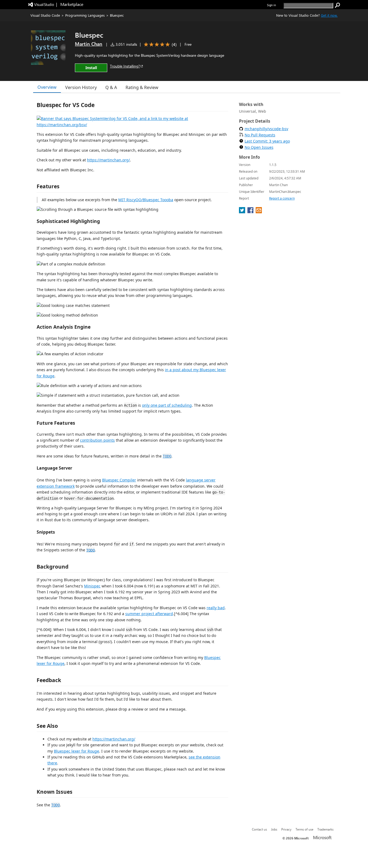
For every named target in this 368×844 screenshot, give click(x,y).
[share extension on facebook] (251, 212)
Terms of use (304, 829)
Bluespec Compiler (119, 480)
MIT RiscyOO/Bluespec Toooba (145, 199)
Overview (47, 87)
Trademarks (325, 829)
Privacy (286, 829)
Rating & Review (142, 87)
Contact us (259, 829)
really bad (216, 607)
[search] (337, 5)
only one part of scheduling (167, 405)
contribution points (97, 440)
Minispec (92, 585)
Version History (81, 87)
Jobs (274, 829)
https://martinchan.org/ (108, 159)
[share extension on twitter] (242, 212)
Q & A (111, 87)
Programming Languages (85, 15)
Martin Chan (88, 44)
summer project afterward (149, 613)
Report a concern (282, 198)
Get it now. (329, 15)
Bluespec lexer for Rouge (76, 751)
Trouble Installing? (125, 66)
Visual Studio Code (45, 15)
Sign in (271, 5)
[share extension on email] (258, 212)
